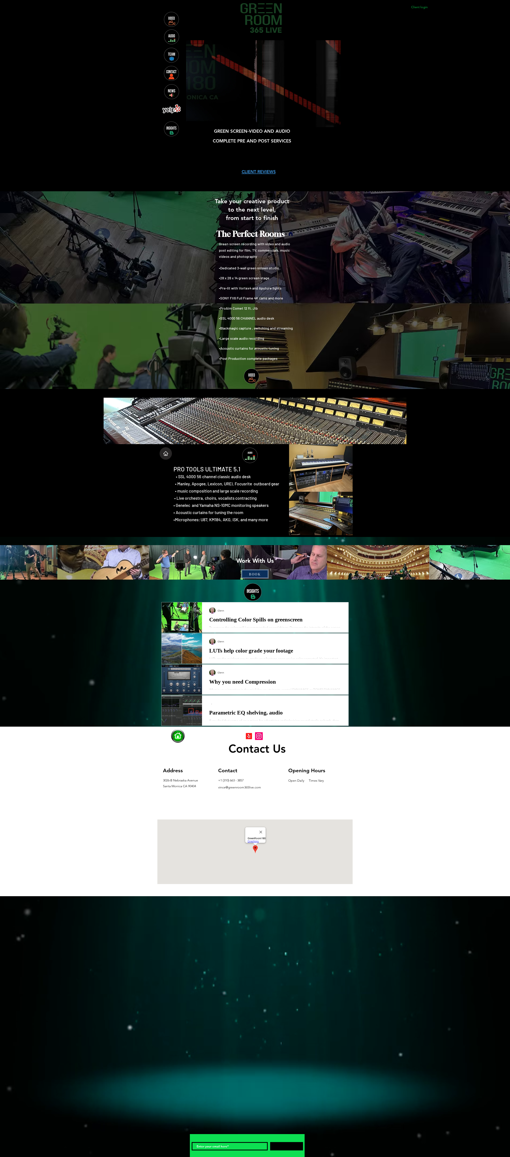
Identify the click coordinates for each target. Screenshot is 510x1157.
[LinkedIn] (260, 195)
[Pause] (191, 121)
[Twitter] (250, 195)
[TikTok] (279, 195)
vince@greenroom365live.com (239, 787)
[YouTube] (270, 195)
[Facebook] (240, 195)
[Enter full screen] (335, 121)
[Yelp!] (249, 736)
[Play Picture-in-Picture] (328, 121)
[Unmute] (198, 121)
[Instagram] (230, 195)
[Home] (166, 453)
